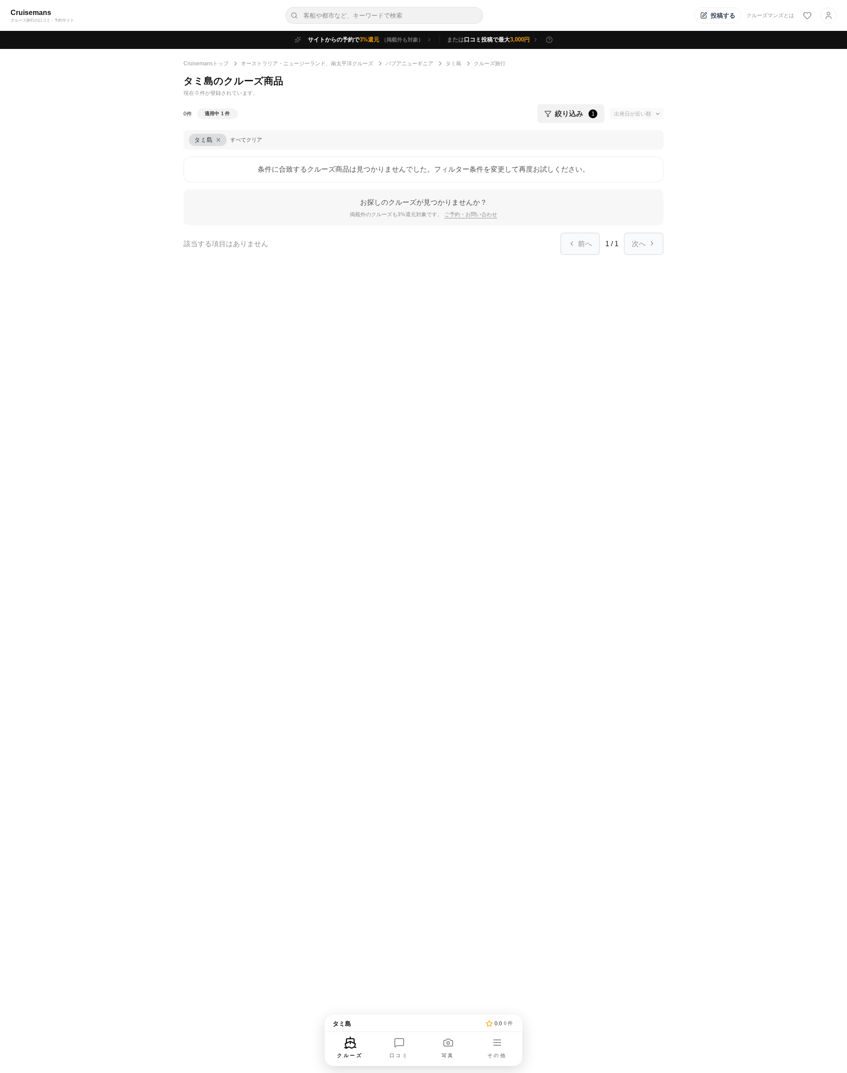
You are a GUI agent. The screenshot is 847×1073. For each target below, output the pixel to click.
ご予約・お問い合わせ (470, 214)
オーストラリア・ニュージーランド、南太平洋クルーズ (307, 63)
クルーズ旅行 (490, 63)
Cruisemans (31, 12)
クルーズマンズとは (770, 15)
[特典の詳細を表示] (549, 39)
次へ (639, 244)
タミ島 (453, 63)
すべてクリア (246, 140)
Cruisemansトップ (206, 63)
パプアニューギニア (409, 63)
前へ (585, 244)
